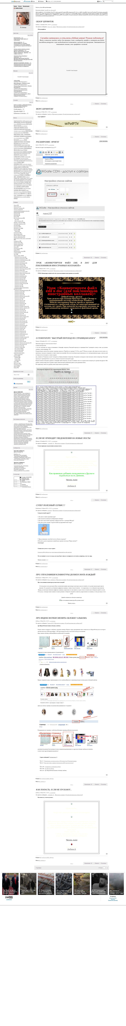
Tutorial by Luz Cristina (20, 271)
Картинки (16, 226)
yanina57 (25, 433)
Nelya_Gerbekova (51, 579)
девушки (17, 127)
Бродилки (16, 215)
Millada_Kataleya (26, 399)
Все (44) (31, 73)
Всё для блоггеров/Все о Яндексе (47, 778)
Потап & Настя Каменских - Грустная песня (21, 90)
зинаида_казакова (18, 444)
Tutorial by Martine (19, 305)
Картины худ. (17, 228)
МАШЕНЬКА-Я (17, 438)
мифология (21, 140)
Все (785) (30, 421)
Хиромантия (17, 364)
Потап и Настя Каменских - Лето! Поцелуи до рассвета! (22, 94)
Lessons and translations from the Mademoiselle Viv (21, 212)
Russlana (22, 401)
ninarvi (25, 400)
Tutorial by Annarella (19, 277)
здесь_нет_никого (51, 26)
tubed (15, 121)
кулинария (27, 136)
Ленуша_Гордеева (18, 437)
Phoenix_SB (25, 429)
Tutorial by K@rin (19, 329)
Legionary (49, 510)
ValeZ (26, 404)
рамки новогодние (18, 153)
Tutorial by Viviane (19, 274)
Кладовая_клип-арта (19, 469)
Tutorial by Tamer (19, 347)
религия (16, 155)
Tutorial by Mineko (19, 302)
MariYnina (16, 428)
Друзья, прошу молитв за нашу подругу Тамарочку (22, 49)
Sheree (26, 401)
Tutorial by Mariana (19, 300)
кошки (22, 136)
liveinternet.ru (53, 757)
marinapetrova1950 (18, 433)
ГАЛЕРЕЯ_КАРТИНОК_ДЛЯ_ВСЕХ (22, 457)
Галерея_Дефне (26, 406)
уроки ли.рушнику (27, 188)
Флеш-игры (16, 206)
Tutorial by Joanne (19, 335)
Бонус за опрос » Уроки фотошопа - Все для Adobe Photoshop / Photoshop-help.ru (23, 106)
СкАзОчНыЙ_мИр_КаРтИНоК (21, 465)
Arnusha (23, 394)
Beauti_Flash (29, 423)
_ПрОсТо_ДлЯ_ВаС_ (19, 467)
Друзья (20, 6)
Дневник (103, 141)
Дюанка (30, 434)
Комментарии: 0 (23, 81)
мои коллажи (25, 142)
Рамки (15, 250)
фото (26, 193)
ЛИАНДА (20, 435)
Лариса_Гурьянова (18, 408)
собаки (25, 155)
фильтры (24, 192)
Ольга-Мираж (21, 440)
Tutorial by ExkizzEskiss (20, 325)
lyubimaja (26, 396)
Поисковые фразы (26, 486)
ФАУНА (15, 356)
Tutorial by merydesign (20, 282)
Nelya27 (21, 400)
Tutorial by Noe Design (20, 280)
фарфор (20, 191)
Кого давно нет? (18, 393)
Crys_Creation (26, 470)
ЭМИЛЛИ (16, 414)
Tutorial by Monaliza (19, 318)
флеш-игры (17, 193)
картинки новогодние (18, 132)
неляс (24, 444)
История (16, 225)
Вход (34, 1)
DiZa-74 (16, 395)
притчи (16, 148)
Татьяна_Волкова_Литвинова (21, 441)
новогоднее (17, 145)
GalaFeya (49, 114)
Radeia (30, 429)
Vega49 (30, 404)
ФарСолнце (29, 413)
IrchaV (21, 426)
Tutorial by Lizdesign (19, 332)
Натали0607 (29, 439)
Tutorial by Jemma (19, 324)
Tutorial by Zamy (18, 313)
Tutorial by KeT (18, 299)
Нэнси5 (15, 440)
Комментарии (26, 6)
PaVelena (29, 400)
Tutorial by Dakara (19, 319)
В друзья (24, 27)
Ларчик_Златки (26, 435)
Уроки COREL (17, 255)
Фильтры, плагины (18, 208)
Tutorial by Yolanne (19, 328)
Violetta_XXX (22, 431)
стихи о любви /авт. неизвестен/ (22, 176)
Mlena (20, 428)
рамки (29, 152)
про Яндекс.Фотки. (49, 768)
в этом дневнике (19, 383)
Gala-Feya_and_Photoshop (21, 459)
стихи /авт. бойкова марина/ (25, 159)
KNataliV (26, 426)
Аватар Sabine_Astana (22, 18)
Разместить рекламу (113, 900)
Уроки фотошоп (18, 353)
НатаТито (23, 439)
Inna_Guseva (17, 426)
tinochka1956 (17, 404)
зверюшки (28, 129)
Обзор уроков (18, 351)
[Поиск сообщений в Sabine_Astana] (28, 381)
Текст (16, 219)
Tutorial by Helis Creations (21, 316)
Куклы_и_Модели (18, 470)
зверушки (22, 129)
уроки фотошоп (20, 190)
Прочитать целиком (61, 26)
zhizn (29, 433)
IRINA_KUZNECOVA (27, 425)
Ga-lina (15, 425)
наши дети (25, 143)
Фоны (15, 361)
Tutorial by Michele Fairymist (21, 296)
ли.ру (15, 138)
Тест (15, 254)
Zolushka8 (24, 405)
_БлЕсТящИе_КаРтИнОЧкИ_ (21, 456)
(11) (25, 50)
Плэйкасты (16, 241)
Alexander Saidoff (18, 111)
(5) (24, 107)
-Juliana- (16, 423)
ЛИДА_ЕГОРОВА (27, 408)
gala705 (20, 395)
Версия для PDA (112, 898)
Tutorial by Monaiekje (20, 326)
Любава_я (25, 437)
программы (21, 148)
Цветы (15, 366)
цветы (29, 195)
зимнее (19, 131)
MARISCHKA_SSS (24, 398)
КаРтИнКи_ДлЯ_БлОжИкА (20, 455)
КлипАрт (16, 229)
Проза (15, 247)
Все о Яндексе (18, 221)
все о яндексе (24, 125)
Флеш (15, 205)
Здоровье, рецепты (18, 224)
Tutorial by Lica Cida (19, 257)
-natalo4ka (20, 423)
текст (30, 185)
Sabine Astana (14, 8)
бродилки (28, 122)
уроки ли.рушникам (21, 187)
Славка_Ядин (27, 440)
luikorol (21, 432)
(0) (23, 42)
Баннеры (16, 213)
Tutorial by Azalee (19, 292)
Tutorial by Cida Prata (20, 338)
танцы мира (17, 80)
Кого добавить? (26, 393)
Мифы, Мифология (18, 235)
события (17, 156)
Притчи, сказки (17, 244)
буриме (15, 124)
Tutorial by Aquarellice (20, 276)
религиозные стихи (26, 153)
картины (25, 132)
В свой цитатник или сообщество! (75, 26)
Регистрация (27, 1)
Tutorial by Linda (18, 345)
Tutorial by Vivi (18, 284)
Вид (100, 1)
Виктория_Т (19, 406)
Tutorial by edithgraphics (20, 334)
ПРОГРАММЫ (17, 245)
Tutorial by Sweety (19, 294)
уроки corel (20, 186)
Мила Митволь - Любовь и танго (22, 83)
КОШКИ (16, 357)
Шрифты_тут (17, 454)
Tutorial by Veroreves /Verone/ (22, 268)
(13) (22, 37)
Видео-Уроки (18, 354)
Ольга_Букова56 (18, 412)
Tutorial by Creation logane (21, 337)
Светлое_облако (26, 412)
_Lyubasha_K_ (50, 443)
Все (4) (31, 102)
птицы (25, 150)
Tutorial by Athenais (19, 279)
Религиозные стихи (18, 251)
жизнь (22, 127)
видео (19, 124)
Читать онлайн (17, 209)
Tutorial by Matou (19, 270)
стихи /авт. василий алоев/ (19, 160)
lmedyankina (17, 432)
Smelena (30, 401)
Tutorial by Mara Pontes (20, 267)
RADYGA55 (16, 401)
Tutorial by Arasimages (20, 258)
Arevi (24, 423)
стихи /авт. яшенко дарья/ (23, 165)
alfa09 (19, 394)
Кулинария (16, 232)
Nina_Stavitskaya (18, 429)
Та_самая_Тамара (18, 413)
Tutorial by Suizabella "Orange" (21, 62)
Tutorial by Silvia (18, 340)
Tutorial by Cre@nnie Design (21, 260)
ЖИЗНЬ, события (18, 222)
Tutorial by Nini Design (20, 344)
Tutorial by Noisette (19, 309)
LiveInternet (16, 1)
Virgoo (20, 405)
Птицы (16, 359)
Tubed (16, 231)
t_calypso (16, 402)
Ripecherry (16, 431)
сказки (21, 155)
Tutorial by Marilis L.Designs (21, 308)
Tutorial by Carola (19, 261)
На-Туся (19, 439)
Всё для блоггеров (18, 218)
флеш (29, 192)
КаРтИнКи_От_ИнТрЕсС (20, 468)
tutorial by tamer (28, 120)
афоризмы (17, 122)
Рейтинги (42, 1)
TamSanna (21, 402)
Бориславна (25, 434)
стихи (22, 156)
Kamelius (24, 395)
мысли (20, 143)
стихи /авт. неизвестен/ (19, 163)
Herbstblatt (20, 425)
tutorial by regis (21, 121)
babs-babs (27, 394)
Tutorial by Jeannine (19, 315)
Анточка (29, 405)
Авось (49, 1)
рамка (25, 152)
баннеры (23, 122)
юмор (15, 198)
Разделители (17, 248)
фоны (22, 193)
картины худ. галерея (22, 134)
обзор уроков (24, 145)
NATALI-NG (16, 400)
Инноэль (23, 407)
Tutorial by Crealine (19, 266)
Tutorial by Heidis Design (20, 283)
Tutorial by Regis (18, 293)
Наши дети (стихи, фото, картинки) (22, 238)
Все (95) (31, 389)
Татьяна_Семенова (18, 443)
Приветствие (17, 242)
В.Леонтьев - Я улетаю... (20, 113)
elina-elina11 (29, 431)
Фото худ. (16, 363)
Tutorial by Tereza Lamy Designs (22, 342)
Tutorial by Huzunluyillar (20, 322)
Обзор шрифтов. (18, 42)
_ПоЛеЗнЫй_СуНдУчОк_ (20, 458)
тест (15, 186)
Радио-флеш (17, 37)
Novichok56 (50, 270)
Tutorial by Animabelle (20, 263)
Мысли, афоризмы (18, 237)
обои (29, 145)
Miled (20, 399)
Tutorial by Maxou (19, 264)
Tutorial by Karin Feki (19, 341)
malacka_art (17, 398)
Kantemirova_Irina (18, 427)
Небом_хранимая (22, 411)
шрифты (28, 196)
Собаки (16, 360)
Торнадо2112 (50, 623)
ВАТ (15, 406)
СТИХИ (15, 252)
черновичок (17, 197)
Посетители (25, 485)
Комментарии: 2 (23, 96)
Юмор (15, 367)
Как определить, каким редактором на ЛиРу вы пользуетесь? (59, 763)
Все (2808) (30, 35)
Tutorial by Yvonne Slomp (20, 312)
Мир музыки (17, 234)
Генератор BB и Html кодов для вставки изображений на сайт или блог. (55, 552)
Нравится (97, 103)
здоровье (16, 131)
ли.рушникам (19, 138)
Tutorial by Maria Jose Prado (21, 273)
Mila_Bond (16, 399)
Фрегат (53, 147)
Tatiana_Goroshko (28, 402)
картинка (23, 131)
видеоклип (23, 124)
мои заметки (18, 348)
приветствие (23, 146)
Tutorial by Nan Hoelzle (20, 321)
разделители (18, 152)
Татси (24, 413)
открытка (16, 146)
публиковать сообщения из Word (53, 766)
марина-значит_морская (20, 410)
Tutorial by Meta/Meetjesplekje (22, 290)
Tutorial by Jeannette (19, 310)
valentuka (22, 404)
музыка (16, 143)
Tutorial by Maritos (19, 297)
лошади (24, 138)
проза (21, 150)
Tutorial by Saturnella (20, 303)
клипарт (17, 136)
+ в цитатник (54, 24)
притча (29, 146)
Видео (15, 216)
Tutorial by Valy (18, 286)
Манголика (23, 438)
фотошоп (24, 195)
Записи (15, 6)
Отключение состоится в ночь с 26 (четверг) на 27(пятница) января (60, 761)
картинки (29, 131)
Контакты (113, 899)
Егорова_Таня (17, 407)
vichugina (16, 405)
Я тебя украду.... (18, 109)
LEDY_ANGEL (20, 396)
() (91, 257)
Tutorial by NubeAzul (19, 331)
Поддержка (98, 1)
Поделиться (103, 103)
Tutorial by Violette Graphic (21, 306)
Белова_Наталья (18, 434)
